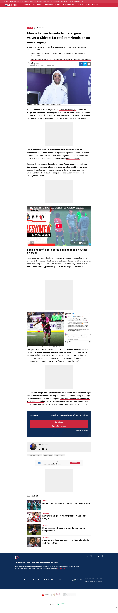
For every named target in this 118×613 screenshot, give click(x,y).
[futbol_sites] (78, 580)
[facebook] (87, 556)
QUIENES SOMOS (20, 563)
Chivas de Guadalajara (67, 109)
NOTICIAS (95, 5)
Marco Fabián (48, 455)
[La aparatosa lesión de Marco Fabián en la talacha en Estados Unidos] (34, 542)
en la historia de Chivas (64, 261)
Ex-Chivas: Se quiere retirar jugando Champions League (64, 517)
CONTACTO (35, 563)
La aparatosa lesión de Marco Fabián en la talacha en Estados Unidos (65, 541)
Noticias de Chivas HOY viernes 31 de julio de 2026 (66, 503)
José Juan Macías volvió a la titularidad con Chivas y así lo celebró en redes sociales (60, 60)
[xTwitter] (95, 556)
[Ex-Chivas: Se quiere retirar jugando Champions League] (34, 517)
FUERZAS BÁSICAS (68, 5)
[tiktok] (102, 556)
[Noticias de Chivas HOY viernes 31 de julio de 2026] (34, 505)
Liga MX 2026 (40, 28)
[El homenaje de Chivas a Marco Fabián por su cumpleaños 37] (34, 529)
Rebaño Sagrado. (73, 158)
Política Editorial (51, 580)
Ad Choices (60, 580)
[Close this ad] (117, 607)
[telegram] (99, 556)
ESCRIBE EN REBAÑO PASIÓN (49, 563)
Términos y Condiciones (22, 580)
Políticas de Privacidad (37, 580)
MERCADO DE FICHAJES (83, 5)
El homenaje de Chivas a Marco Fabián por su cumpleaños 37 (63, 529)
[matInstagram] (91, 556)
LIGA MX (39, 5)
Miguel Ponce (59, 455)
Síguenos (75, 463)
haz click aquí (61, 569)
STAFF (28, 563)
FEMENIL (57, 5)
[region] (59, 15)
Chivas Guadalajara (34, 455)
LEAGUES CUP (49, 5)
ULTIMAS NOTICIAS (29, 5)
